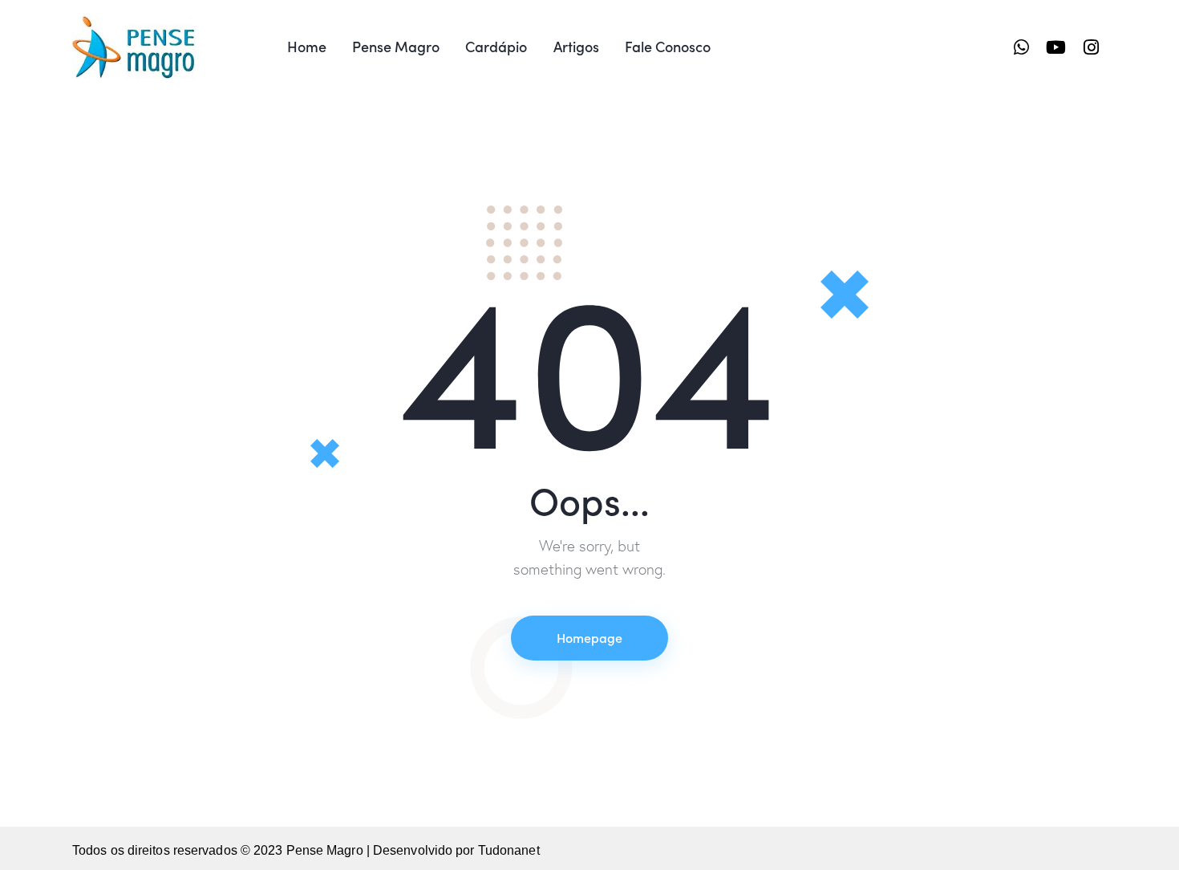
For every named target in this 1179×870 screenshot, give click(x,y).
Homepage (589, 637)
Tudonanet (509, 850)
